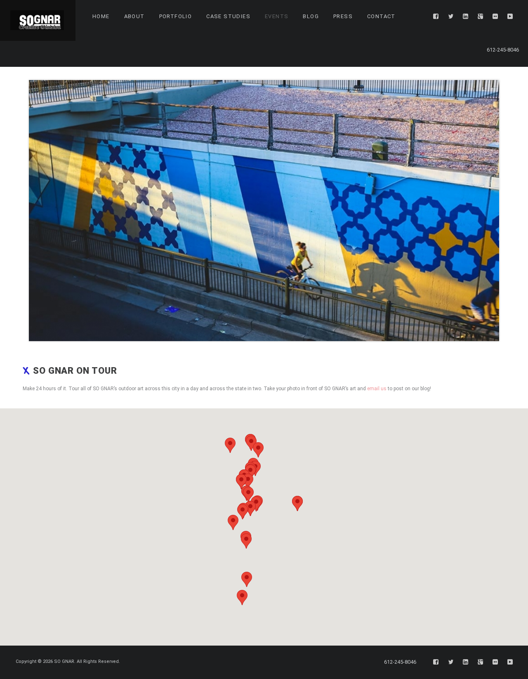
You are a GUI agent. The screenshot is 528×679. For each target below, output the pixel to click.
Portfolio (175, 16)
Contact (381, 16)
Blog (311, 16)
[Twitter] (451, 16)
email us (377, 388)
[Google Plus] (480, 16)
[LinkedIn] (466, 16)
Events (276, 16)
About (134, 16)
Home (101, 16)
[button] (251, 443)
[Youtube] (510, 16)
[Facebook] (436, 16)
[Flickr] (495, 16)
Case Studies (228, 16)
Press (343, 16)
